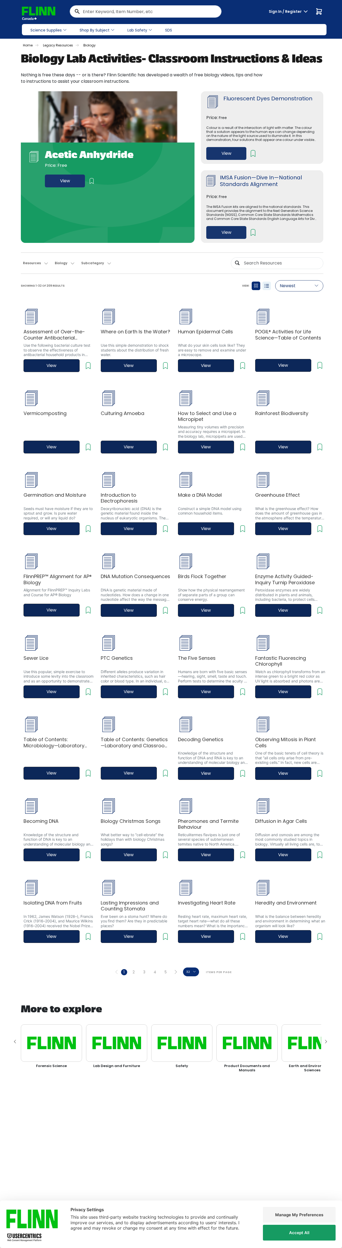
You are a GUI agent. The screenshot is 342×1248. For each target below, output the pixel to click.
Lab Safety (137, 30)
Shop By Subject (95, 30)
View (65, 181)
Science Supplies (46, 30)
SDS (168, 30)
